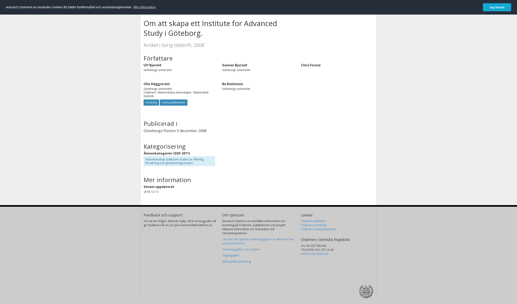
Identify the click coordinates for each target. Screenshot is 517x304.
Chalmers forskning (313, 225)
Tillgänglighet (230, 255)
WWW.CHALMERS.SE (314, 254)
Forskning (151, 102)
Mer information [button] (144, 7)
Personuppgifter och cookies (241, 249)
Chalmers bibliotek (313, 221)
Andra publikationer (173, 102)
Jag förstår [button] (497, 7)
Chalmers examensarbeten (318, 229)
